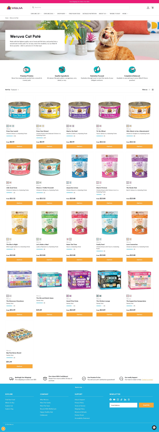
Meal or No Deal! (72, 131)
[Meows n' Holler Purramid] (49, 166)
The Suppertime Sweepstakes (136, 301)
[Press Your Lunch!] (19, 109)
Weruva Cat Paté (14, 18)
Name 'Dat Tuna (71, 244)
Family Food (100, 244)
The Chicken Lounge (103, 301)
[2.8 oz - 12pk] (68, 239)
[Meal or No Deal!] (79, 109)
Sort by (7, 89)
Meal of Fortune (101, 188)
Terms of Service (80, 406)
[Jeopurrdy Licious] (79, 166)
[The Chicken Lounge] (109, 279)
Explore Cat (35, 13)
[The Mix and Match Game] (49, 279)
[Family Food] (109, 223)
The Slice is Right (12, 244)
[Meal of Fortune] (109, 166)
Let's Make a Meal (42, 244)
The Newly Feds (131, 188)
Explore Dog (48, 13)
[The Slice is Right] (19, 223)
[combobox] (80, 7)
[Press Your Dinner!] (49, 109)
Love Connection (132, 244)
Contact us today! (147, 379)
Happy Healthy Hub (46, 412)
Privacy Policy (79, 403)
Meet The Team (45, 406)
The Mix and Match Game (44, 298)
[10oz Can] (13, 126)
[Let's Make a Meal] (49, 223)
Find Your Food (74, 13)
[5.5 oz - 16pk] (10, 296)
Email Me (146, 405)
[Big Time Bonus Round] (19, 334)
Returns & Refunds (81, 412)
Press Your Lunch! (12, 131)
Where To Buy (115, 13)
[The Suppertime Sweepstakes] (139, 279)
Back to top (78, 387)
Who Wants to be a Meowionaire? (137, 131)
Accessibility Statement (82, 418)
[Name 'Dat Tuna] (79, 223)
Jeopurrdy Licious (72, 188)
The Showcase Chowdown (15, 301)
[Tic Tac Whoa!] (109, 109)
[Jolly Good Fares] (19, 166)
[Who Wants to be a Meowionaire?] (139, 109)
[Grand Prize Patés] (79, 279)
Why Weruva (44, 399)
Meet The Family (45, 403)
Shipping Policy (80, 409)
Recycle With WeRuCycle (48, 409)
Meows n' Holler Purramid (45, 188)
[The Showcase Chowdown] (19, 279)
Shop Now (61, 13)
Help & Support (80, 399)
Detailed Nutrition (90, 13)
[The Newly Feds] (139, 166)
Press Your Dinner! (42, 131)
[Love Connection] (139, 223)
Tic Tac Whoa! (101, 131)
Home (6, 18)
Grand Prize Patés (72, 301)
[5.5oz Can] (10, 126)
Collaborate (44, 415)
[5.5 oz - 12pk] (70, 183)
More (124, 13)
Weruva (11, 424)
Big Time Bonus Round (13, 353)
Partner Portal (79, 415)
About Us (102, 13)
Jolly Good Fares (11, 188)
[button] (153, 8)
